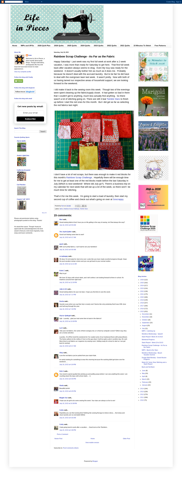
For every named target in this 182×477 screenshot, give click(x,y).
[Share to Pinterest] (85, 206)
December (145, 314)
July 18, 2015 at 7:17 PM (67, 295)
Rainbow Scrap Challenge (79, 177)
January (145, 385)
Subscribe (30, 119)
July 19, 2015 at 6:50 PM (67, 379)
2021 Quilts (125, 46)
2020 (142, 297)
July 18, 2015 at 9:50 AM (67, 249)
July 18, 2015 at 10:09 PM (68, 321)
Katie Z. (62, 270)
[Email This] (76, 206)
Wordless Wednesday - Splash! (152, 334)
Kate (30, 55)
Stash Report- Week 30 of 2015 (152, 337)
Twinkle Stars (114, 99)
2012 (142, 394)
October (145, 320)
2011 (142, 397)
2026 (142, 280)
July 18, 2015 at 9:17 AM (67, 237)
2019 (142, 300)
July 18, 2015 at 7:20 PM (67, 309)
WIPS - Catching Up (148, 331)
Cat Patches (21, 185)
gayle (61, 244)
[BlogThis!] (78, 206)
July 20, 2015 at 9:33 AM (67, 418)
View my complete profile (22, 72)
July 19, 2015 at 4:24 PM (67, 364)
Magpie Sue (63, 398)
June (144, 370)
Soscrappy (118, 199)
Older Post (126, 438)
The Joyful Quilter (65, 232)
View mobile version (92, 442)
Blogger (95, 461)
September (146, 323)
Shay (61, 353)
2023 (142, 288)
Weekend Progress (148, 339)
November (145, 317)
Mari (61, 219)
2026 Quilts (59, 46)
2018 (142, 303)
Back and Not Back (148, 367)
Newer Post (58, 438)
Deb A (61, 371)
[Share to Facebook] (83, 206)
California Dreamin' (23, 170)
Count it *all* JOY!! (23, 199)
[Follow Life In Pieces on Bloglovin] (25, 93)
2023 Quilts (98, 46)
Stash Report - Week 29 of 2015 (152, 342)
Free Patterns (160, 46)
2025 (142, 283)
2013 (142, 391)
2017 (142, 306)
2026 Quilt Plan (44, 46)
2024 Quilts (85, 46)
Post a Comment (62, 434)
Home (14, 46)
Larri (61, 328)
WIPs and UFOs (27, 46)
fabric (61, 208)
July (143, 328)
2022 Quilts (112, 46)
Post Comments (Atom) (70, 448)
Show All (44, 212)
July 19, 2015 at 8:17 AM (67, 346)
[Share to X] (81, 206)
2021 (142, 294)
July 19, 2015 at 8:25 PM (67, 391)
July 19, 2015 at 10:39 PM (68, 403)
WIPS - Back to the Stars (150, 350)
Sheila (61, 385)
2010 (142, 400)
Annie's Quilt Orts (23, 155)
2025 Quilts (72, 46)
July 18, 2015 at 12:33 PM (68, 282)
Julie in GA (63, 289)
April (143, 376)
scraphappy (63, 256)
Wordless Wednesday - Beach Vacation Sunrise (152, 354)
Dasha (61, 301)
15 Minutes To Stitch (142, 46)
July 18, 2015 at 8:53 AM (67, 225)
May (143, 373)
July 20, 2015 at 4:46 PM (67, 430)
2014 (142, 388)
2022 (142, 291)
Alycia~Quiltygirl (65, 316)
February (145, 382)
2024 (142, 285)
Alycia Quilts (21, 141)
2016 (142, 308)
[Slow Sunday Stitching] (153, 251)
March (144, 379)
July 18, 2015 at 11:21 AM (68, 264)
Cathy (61, 410)
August (144, 325)
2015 (142, 311)
